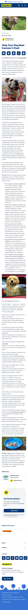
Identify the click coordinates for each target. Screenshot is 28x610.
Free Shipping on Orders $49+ (15, 1)
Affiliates (16, 597)
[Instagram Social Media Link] (4, 558)
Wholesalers (10, 597)
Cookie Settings (6, 602)
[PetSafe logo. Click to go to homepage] (6, 5)
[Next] (26, 1)
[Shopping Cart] (19, 5)
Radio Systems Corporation (12, 592)
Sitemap (21, 597)
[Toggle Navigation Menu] (25, 5)
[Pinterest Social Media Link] (17, 558)
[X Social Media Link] (12, 558)
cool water (5, 343)
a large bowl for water (17, 412)
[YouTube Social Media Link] (21, 558)
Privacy (4, 597)
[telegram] (24, 53)
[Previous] (1, 1)
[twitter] (9, 53)
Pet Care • (5, 33)
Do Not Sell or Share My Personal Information (14, 599)
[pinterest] (14, 53)
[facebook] (4, 53)
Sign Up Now (7, 578)
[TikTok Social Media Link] (25, 558)
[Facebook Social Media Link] (8, 558)
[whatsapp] (19, 53)
